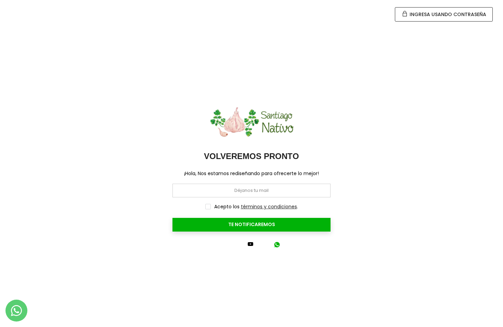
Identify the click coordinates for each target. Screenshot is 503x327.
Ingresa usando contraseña (447, 14)
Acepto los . (256, 206)
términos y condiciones (269, 206)
